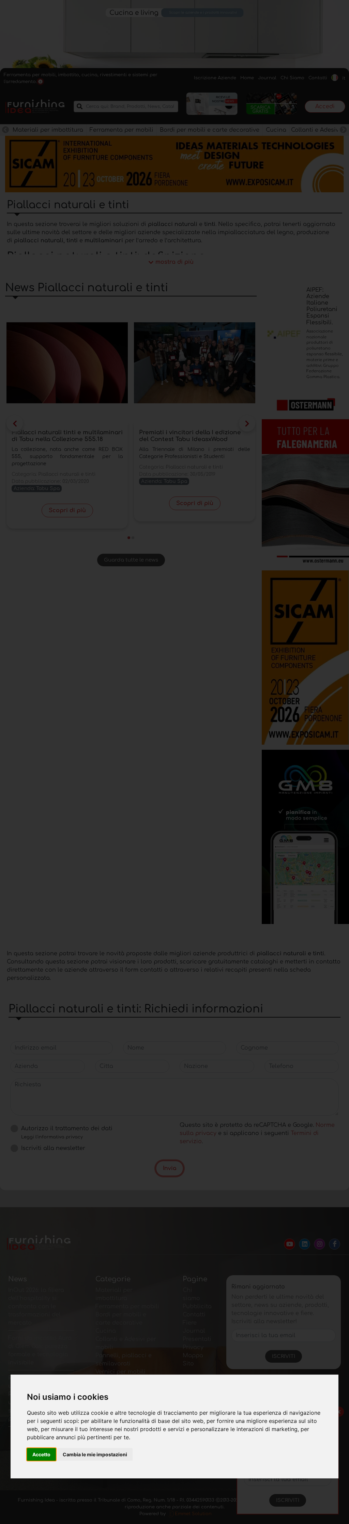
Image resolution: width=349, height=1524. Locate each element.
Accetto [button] (41, 1454)
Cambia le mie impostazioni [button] (95, 1454)
